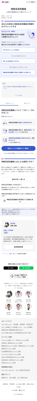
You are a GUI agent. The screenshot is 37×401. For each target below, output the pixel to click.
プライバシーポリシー (12, 42)
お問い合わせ (30, 384)
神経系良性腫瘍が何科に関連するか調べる (17, 72)
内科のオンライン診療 (22, 340)
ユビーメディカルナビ (7, 370)
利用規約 (3, 42)
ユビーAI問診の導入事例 (23, 370)
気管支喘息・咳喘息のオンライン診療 (12, 360)
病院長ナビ (4, 377)
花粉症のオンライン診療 (8, 362)
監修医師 (22, 324)
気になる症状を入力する (11, 61)
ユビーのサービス (6, 324)
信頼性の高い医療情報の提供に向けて (11, 212)
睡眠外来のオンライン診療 (9, 346)
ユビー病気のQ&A (22, 377)
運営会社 (5, 384)
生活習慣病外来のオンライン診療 (11, 351)
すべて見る (20, 288)
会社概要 (15, 324)
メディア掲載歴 (27, 327)
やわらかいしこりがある (11, 50)
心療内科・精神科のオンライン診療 (11, 343)
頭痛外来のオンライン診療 (26, 346)
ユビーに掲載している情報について (10, 214)
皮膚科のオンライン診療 (8, 348)
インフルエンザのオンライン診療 (11, 354)
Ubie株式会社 (19, 394)
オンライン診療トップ (7, 340)
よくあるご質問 (20, 384)
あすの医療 (12, 377)
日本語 (15, 390)
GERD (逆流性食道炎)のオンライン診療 (12, 357)
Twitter (18, 387)
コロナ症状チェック (26, 153)
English (22, 390)
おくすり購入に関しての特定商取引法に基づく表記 (16, 332)
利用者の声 (29, 324)
